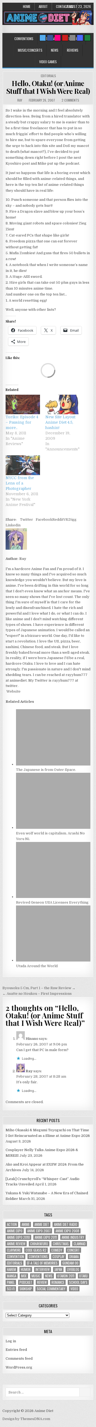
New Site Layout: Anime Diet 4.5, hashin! (60, 422)
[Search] (72, 38)
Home (26, 6)
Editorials (48, 75)
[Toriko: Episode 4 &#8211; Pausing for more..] (23, 405)
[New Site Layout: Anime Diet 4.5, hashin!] (62, 405)
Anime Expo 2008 (67, 1230)
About (43, 6)
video (74, 1288)
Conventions (23, 38)
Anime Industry (73, 1237)
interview (42, 1269)
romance (57, 1282)
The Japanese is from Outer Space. (46, 770)
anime (26, 1224)
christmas (61, 1243)
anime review (16, 1243)
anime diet (41, 1224)
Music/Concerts (30, 50)
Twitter (26, 519)
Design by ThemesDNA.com (26, 1419)
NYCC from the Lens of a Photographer (20, 483)
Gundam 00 (70, 1263)
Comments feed (19, 1358)
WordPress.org (19, 1367)
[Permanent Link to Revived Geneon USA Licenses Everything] (53, 897)
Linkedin (13, 525)
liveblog (73, 1269)
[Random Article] (80, 38)
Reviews (72, 50)
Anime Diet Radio (65, 1224)
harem (11, 1269)
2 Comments (70, 100)
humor (26, 1269)
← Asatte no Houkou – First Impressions (37, 994)
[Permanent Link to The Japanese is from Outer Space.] (53, 764)
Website (13, 691)
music (35, 1275)
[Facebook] (50, 38)
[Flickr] (57, 38)
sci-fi (11, 1288)
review (42, 1282)
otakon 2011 (65, 1275)
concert (73, 1250)
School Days (78, 1282)
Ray (19, 100)
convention (15, 1256)
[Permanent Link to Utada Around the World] (53, 960)
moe (24, 1275)
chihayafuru (39, 1243)
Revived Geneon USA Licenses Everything (52, 902)
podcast (25, 1282)
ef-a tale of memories (42, 1263)
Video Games (48, 61)
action (12, 1224)
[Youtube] (65, 38)
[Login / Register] (87, 38)
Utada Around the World (37, 966)
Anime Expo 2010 (18, 1237)
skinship (25, 1288)
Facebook (44, 519)
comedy (56, 1250)
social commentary (51, 1288)
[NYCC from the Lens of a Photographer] (23, 465)
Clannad (80, 1243)
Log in (11, 1341)
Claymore (14, 1250)
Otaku (83, 1275)
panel (11, 1282)
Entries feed (16, 1350)
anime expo (14, 1230)
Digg (73, 519)
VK (66, 519)
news (49, 1275)
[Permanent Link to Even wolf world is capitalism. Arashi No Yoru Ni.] (53, 828)
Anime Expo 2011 (46, 1237)
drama (74, 1256)
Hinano (32, 1039)
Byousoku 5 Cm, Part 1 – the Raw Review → (38, 988)
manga (11, 1275)
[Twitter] (42, 38)
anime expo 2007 (39, 1230)
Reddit (57, 519)
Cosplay (59, 1256)
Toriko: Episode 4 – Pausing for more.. (22, 422)
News (54, 50)
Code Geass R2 (36, 1250)
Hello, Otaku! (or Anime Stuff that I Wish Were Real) (48, 87)
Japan (58, 1269)
